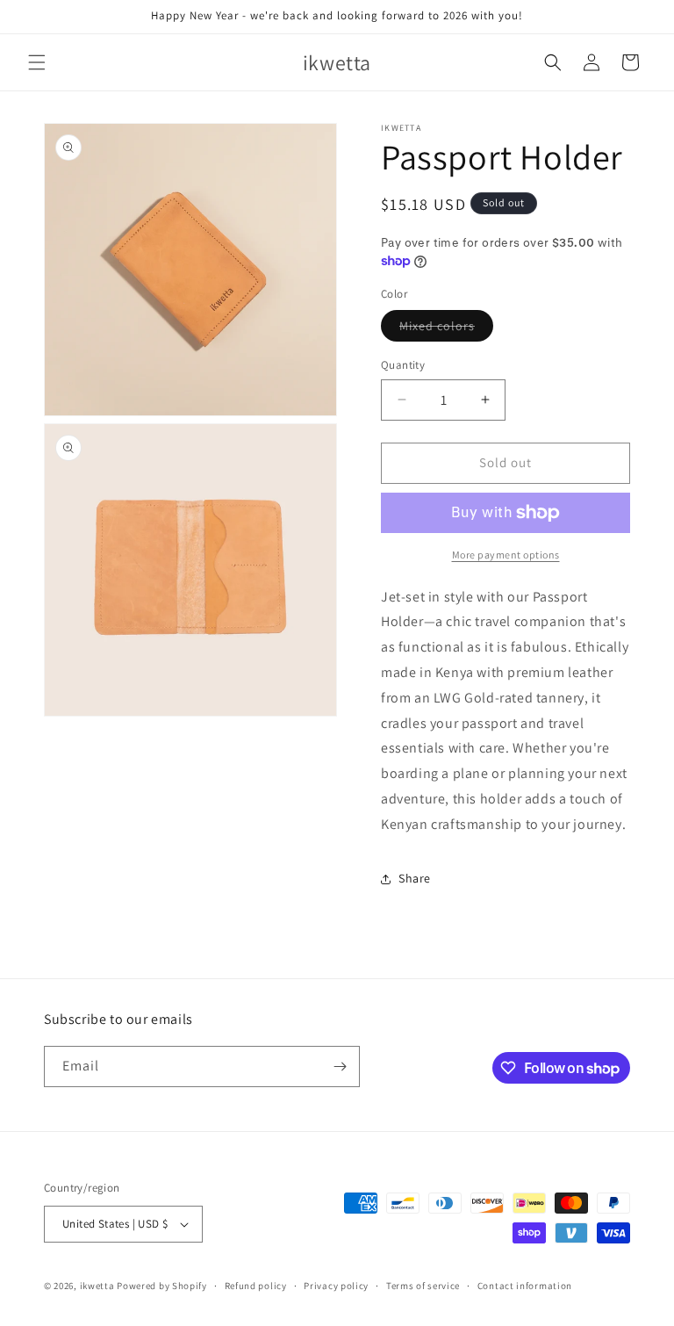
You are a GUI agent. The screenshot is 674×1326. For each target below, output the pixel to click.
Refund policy (256, 1285)
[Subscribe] (339, 1066)
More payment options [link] (506, 554)
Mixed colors (446, 329)
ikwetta (97, 1285)
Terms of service (423, 1285)
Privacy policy (336, 1285)
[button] (37, 62)
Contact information (524, 1285)
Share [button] (414, 878)
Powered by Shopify (162, 1285)
